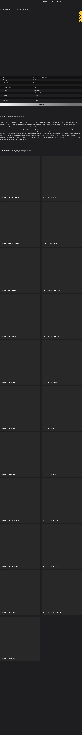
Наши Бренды (5, 9)
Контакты (58, 1)
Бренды (45, 1)
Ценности (51, 1)
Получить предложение (41, 104)
